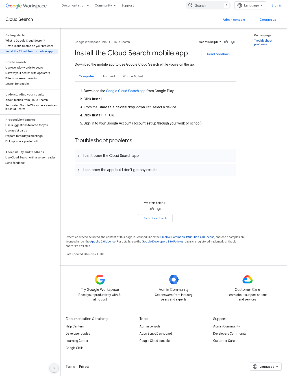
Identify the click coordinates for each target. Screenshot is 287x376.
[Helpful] (226, 42)
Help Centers (75, 326)
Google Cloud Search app (126, 91)
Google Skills (74, 348)
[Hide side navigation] (54, 367)
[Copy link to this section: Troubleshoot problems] (136, 141)
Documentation (73, 5)
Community (103, 5)
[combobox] (208, 5)
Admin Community (226, 326)
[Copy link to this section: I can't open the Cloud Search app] (143, 155)
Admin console (234, 20)
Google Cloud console (154, 341)
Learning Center (77, 341)
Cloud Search (19, 19)
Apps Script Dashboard (155, 333)
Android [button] (108, 76)
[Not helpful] (232, 42)
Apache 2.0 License (102, 241)
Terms (70, 366)
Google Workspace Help (91, 42)
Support (128, 5)
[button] (155, 155)
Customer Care (224, 341)
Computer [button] (86, 76)
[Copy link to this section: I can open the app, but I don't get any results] (161, 169)
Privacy (84, 366)
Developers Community (229, 333)
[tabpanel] (155, 104)
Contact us (267, 20)
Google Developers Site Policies (162, 241)
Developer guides (78, 333)
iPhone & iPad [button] (133, 76)
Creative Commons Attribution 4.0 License (187, 237)
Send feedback (218, 54)
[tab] (86, 76)
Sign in (277, 5)
